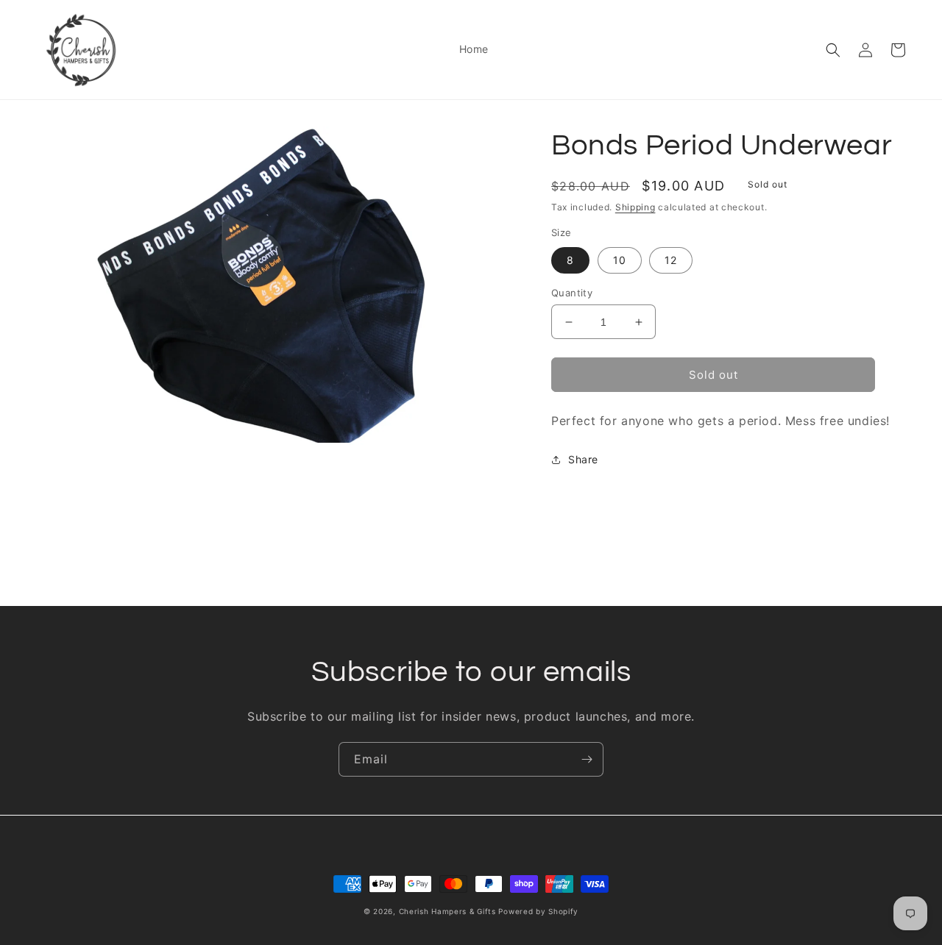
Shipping (635, 207)
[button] (833, 50)
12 (671, 260)
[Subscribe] (586, 759)
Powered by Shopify (538, 911)
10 (619, 260)
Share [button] (583, 459)
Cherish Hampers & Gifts (447, 911)
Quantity (571, 293)
